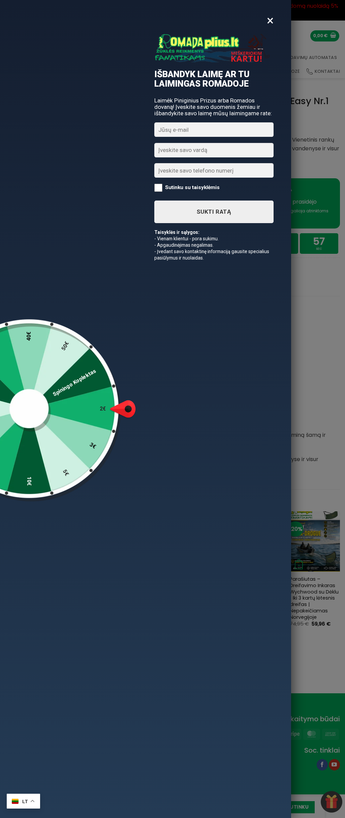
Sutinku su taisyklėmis (192, 187)
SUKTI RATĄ (214, 211)
